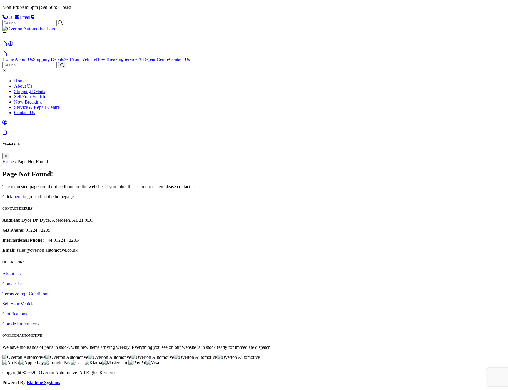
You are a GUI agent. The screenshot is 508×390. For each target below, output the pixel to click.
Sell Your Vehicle (80, 59)
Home (8, 59)
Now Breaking (109, 59)
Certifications (14, 313)
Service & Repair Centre (146, 59)
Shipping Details (48, 59)
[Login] (10, 43)
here (17, 196)
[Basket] (4, 53)
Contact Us (179, 59)
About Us (24, 59)
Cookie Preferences (20, 323)
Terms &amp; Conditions (25, 293)
